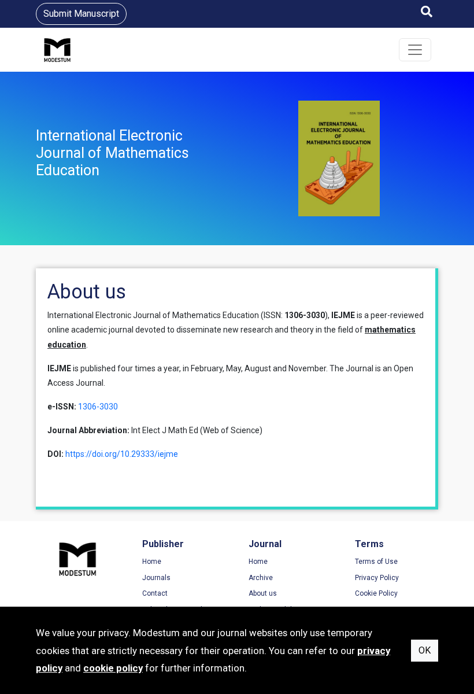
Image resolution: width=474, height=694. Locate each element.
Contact (155, 593)
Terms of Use (376, 562)
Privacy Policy (377, 578)
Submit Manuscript (81, 13)
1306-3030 (98, 406)
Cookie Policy (376, 593)
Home (151, 562)
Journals (156, 578)
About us (263, 593)
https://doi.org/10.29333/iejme (121, 454)
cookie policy (113, 668)
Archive (261, 578)
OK (425, 650)
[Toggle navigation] (415, 49)
